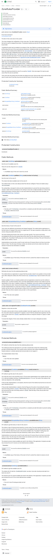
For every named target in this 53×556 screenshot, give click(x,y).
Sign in (49, 1)
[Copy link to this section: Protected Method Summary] (21, 115)
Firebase (3, 537)
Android (3, 532)
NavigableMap (8, 101)
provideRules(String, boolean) (10, 193)
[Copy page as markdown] (26, 9)
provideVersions (25, 127)
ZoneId (29, 71)
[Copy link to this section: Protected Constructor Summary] (24, 81)
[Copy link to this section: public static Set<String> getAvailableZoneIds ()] (28, 161)
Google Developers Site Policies (39, 501)
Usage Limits (4, 521)
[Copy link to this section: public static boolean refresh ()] (19, 268)
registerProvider (24, 109)
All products (4, 543)
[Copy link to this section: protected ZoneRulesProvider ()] (20, 149)
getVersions (23, 101)
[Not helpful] (50, 6)
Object (28, 32)
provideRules (25, 123)
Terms (3, 549)
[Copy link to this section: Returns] (7, 169)
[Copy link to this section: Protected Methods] (17, 338)
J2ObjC (9, 2)
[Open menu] (2, 1)
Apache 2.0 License (20, 501)
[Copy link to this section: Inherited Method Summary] (20, 137)
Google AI (4, 541)
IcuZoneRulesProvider (6, 36)
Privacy (7, 549)
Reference (18, 5)
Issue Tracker (39, 519)
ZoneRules (7, 97)
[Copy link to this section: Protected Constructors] (21, 145)
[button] (26, 28)
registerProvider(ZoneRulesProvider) (30, 57)
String (8, 93)
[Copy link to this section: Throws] (7, 213)
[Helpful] (48, 6)
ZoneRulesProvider (13, 84)
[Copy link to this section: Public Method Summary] (18, 90)
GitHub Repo (21, 521)
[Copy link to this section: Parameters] (9, 195)
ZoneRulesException (7, 216)
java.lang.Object (13, 139)
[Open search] (36, 1)
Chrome (3, 535)
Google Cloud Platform (7, 539)
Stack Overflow (39, 521)
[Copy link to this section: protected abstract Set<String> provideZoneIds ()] (29, 466)
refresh (22, 105)
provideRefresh (25, 118)
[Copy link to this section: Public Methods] (14, 157)
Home (3, 5)
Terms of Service (5, 519)
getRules (23, 97)
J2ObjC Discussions (23, 519)
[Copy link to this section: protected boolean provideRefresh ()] (22, 342)
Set (5, 93)
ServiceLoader (29, 51)
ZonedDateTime (33, 275)
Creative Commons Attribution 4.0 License (39, 499)
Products (7, 5)
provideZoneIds (25, 131)
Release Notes (5, 524)
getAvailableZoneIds (25, 93)
